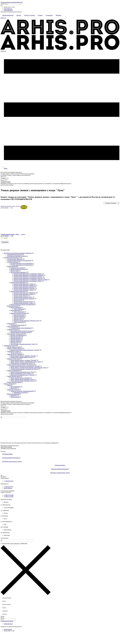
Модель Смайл (14, 270)
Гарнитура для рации (13, 389)
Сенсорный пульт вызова (17, 325)
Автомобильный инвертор (14, 254)
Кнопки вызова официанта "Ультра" (24, 290)
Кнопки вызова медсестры (17, 269)
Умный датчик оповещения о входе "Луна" (22, 372)
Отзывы (40, 15)
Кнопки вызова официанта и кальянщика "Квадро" (28, 276)
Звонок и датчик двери (13, 358)
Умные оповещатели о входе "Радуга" (21, 373)
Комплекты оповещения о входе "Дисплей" (22, 375)
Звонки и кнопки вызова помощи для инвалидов (21, 364)
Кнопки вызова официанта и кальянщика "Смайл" (28, 273)
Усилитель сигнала (12, 329)
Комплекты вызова (12, 306)
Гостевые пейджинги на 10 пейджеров (21, 265)
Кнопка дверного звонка (14, 382)
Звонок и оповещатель (13, 370)
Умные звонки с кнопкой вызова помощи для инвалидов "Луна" (28, 367)
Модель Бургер (18, 300)
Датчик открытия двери (13, 347)
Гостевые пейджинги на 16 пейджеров (21, 263)
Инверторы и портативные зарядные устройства (17, 253)
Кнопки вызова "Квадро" (21, 295)
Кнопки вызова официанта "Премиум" (25, 285)
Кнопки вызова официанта (18, 282)
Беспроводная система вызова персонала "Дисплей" (25, 350)
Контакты (58, 15)
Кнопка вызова (11, 266)
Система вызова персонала (11, 257)
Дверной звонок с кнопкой (14, 354)
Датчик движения (15, 353)
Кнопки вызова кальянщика (18, 272)
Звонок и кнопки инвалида (14, 348)
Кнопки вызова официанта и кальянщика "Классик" (28, 278)
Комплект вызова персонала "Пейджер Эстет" (27, 320)
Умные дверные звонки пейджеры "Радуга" (22, 380)
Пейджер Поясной (19, 316)
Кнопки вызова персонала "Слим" (23, 301)
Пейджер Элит (18, 319)
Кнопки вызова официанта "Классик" (24, 288)
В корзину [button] (5, 242)
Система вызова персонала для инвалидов (19, 260)
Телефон (3, 178)
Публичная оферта (7, 454)
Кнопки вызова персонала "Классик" (24, 298)
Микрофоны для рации (20, 392)
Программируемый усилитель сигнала (21, 331)
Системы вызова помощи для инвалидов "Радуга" (24, 369)
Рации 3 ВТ (13, 388)
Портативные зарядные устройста (16, 256)
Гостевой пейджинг (12, 262)
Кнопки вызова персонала (17, 291)
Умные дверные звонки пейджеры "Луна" (22, 379)
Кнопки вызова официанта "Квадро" (24, 287)
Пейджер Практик (15, 339)
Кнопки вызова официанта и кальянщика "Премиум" (29, 275)
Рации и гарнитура (9, 383)
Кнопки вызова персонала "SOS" (23, 297)
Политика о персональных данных (12, 461)
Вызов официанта (15, 310)
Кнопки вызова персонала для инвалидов (22, 304)
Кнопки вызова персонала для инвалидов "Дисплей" (25, 366)
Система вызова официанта (15, 259)
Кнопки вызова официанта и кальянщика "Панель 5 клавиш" (31, 279)
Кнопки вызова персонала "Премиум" (24, 292)
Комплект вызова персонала (18, 313)
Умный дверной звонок (13, 376)
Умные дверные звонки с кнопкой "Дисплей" (23, 356)
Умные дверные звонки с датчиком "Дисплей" (23, 360)
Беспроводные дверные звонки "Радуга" (21, 357)
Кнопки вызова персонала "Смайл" (24, 294)
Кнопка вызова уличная (17, 268)
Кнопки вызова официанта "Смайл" (24, 284)
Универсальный (14, 397)
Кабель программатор (13, 394)
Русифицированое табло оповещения (20, 328)
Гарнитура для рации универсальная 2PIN (22, 391)
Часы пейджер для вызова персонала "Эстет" (23, 344)
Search (2, 3)
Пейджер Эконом (18, 317)
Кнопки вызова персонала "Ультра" (24, 303)
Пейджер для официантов (17, 335)
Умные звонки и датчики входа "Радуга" (21, 363)
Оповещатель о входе (13, 351)
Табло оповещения (19, 309)
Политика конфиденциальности (11, 457)
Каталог (19, 15)
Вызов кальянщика (15, 307)
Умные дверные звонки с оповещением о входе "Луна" (25, 361)
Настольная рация (15, 386)
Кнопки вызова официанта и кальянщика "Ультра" (28, 281)
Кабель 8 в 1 (13, 395)
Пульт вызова (11, 323)
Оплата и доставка (29, 15)
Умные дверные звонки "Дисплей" (20, 378)
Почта (2, 180)
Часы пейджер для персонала (15, 334)
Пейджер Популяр (19, 314)
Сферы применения (7, 15)
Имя (2, 176)
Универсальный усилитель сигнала (20, 332)
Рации (9, 385)
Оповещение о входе (10, 345)
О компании (49, 15)
